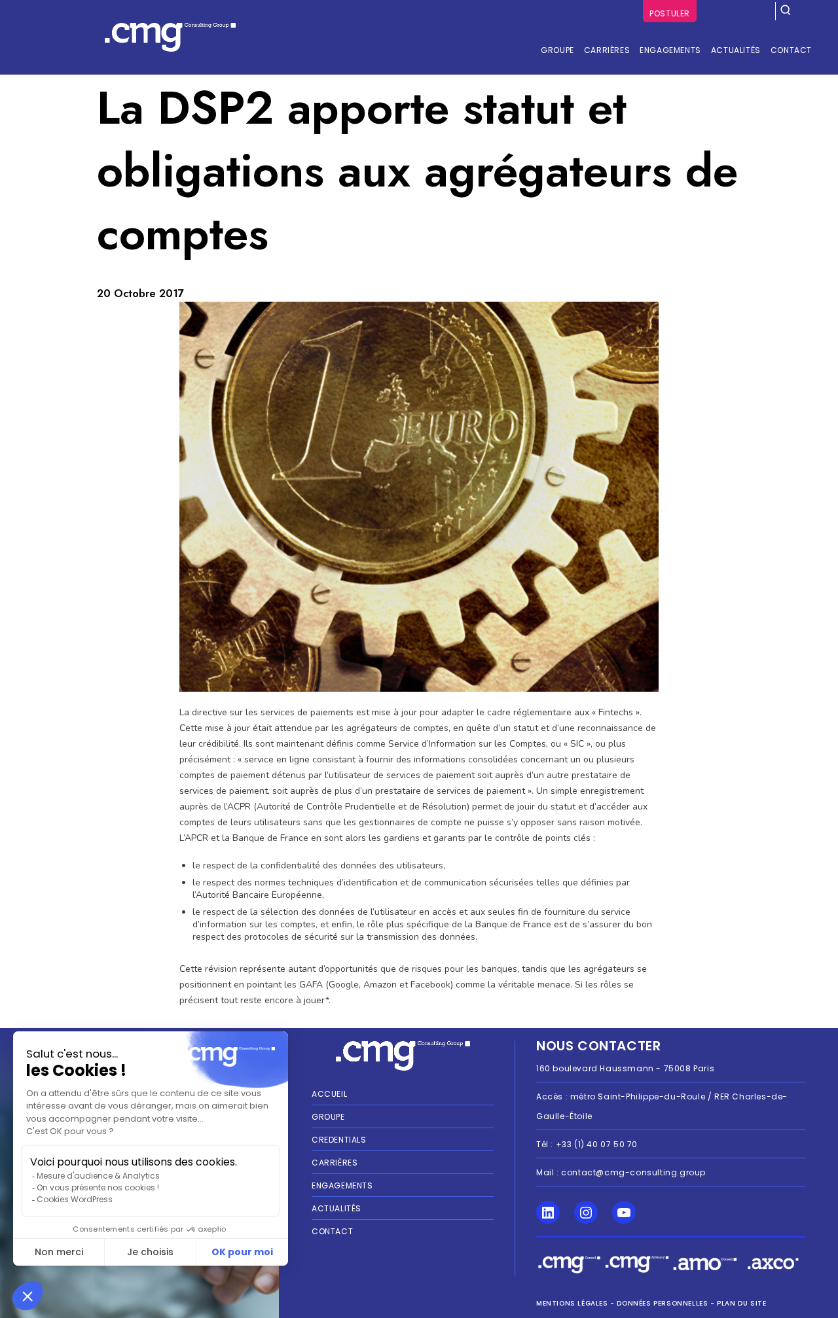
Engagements (342, 1185)
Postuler (669, 13)
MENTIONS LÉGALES (572, 1303)
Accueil (329, 1093)
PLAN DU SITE (741, 1303)
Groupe (328, 1116)
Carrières (334, 1162)
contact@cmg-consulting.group (633, 1172)
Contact (332, 1231)
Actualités (336, 1208)
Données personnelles (662, 1303)
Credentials (339, 1139)
